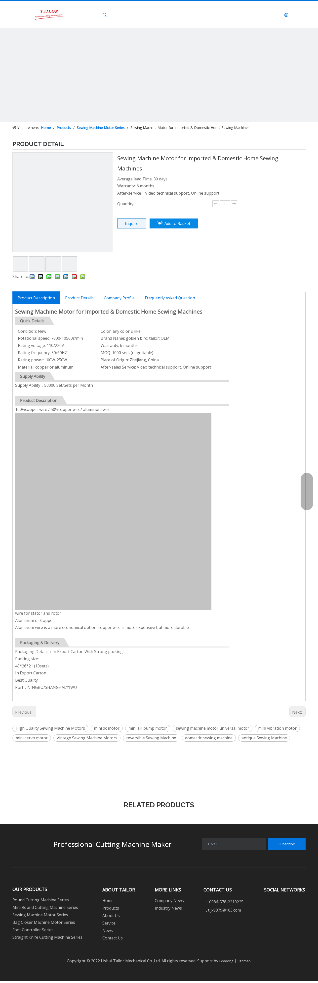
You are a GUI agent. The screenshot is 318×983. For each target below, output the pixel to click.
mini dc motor (106, 728)
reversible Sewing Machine (151, 738)
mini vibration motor (277, 728)
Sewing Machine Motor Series (40, 915)
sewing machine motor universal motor (212, 728)
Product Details (79, 298)
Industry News (168, 908)
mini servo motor (32, 738)
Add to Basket (177, 223)
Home (108, 900)
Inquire (131, 223)
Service (109, 923)
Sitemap (244, 961)
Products (110, 908)
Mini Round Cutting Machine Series (45, 907)
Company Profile (119, 298)
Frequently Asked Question (170, 298)
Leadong (225, 961)
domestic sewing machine (209, 738)
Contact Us (112, 938)
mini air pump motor (147, 728)
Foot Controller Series (32, 929)
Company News (169, 900)
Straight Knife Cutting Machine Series (47, 937)
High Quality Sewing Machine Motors (50, 728)
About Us (111, 915)
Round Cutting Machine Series (40, 900)
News (107, 930)
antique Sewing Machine (264, 738)
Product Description (36, 298)
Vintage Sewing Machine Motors (87, 738)
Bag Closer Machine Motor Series (43, 922)
